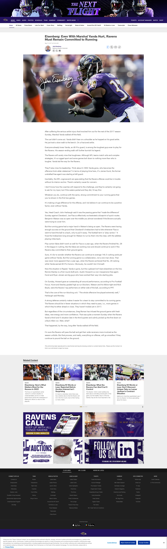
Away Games (96, 498)
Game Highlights (73, 485)
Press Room (53, 514)
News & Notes (53, 498)
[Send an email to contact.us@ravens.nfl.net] (60, 51)
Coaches (34, 489)
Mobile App (138, 479)
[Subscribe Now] (52, 424)
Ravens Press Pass (73, 504)
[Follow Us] (114, 451)
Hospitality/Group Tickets (96, 492)
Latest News (53, 479)
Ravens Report (73, 495)
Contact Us (14, 479)
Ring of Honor (34, 498)
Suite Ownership (96, 495)
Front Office (34, 492)
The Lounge (73, 501)
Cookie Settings (112, 542)
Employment (13, 482)
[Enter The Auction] (52, 451)
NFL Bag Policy (119, 498)
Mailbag (53, 492)
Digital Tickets (96, 501)
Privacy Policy (9, 547)
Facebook (137, 489)
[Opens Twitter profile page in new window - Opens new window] (57, 51)
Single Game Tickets (96, 489)
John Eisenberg (57, 46)
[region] (83, 543)
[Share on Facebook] (107, 48)
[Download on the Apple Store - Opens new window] (76, 525)
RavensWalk (119, 501)
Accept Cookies (144, 542)
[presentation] (143, 407)
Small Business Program (13, 501)
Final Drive (73, 489)
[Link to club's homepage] (5, 20)
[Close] (164, 543)
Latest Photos (53, 482)
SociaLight (53, 495)
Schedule (119, 479)
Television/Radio (73, 508)
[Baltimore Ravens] (83, 534)
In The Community (155, 482)
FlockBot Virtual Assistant (13, 495)
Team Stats (34, 485)
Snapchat (137, 498)
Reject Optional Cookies (128, 542)
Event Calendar (155, 479)
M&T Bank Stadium (119, 482)
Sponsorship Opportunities (14, 498)
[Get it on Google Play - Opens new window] (90, 526)
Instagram (138, 495)
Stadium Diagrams (119, 489)
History (34, 495)
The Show (73, 492)
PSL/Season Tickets (96, 485)
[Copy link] (119, 47)
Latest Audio (73, 482)
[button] (81, 406)
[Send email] (115, 48)
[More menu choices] (78, 20)
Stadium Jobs (13, 492)
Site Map (14, 504)
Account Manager (96, 482)
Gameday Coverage (119, 485)
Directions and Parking (119, 492)
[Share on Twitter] (111, 48)
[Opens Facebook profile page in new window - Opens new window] (54, 51)
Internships (14, 485)
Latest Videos (73, 479)
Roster (34, 479)
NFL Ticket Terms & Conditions (96, 508)
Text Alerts (96, 504)
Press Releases (53, 508)
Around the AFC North (53, 501)
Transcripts (53, 511)
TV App (138, 485)
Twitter (138, 492)
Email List (138, 482)
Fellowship (14, 489)
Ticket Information (96, 479)
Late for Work (53, 485)
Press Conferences (73, 498)
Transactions (34, 482)
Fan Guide (119, 495)
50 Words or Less (53, 504)
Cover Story (53, 489)
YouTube (138, 501)
